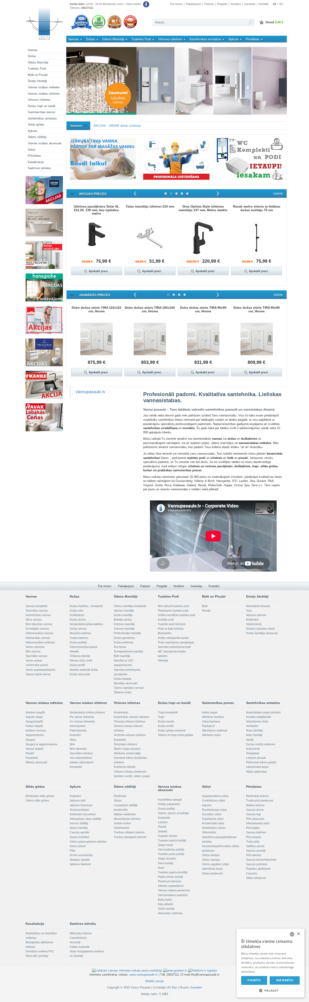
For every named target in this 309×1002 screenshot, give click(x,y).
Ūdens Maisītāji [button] (113, 39)
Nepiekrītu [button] (284, 980)
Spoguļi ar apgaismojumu (41, 744)
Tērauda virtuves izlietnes (129, 721)
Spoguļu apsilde (80, 859)
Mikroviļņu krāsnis (81, 933)
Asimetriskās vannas (38, 615)
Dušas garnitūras (124, 638)
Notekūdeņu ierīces (214, 827)
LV (274, 4)
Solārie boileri (122, 823)
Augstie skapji (34, 717)
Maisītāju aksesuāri (126, 683)
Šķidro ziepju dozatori (127, 748)
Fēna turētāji (165, 863)
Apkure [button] (233, 39)
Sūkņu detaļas (211, 855)
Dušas (32, 56)
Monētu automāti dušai (84, 669)
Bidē (205, 606)
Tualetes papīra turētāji (172, 840)
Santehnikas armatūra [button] (205, 39)
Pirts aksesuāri (255, 818)
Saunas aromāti (256, 850)
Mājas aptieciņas (256, 771)
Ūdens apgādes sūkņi (215, 864)
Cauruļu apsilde (79, 832)
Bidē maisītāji (122, 656)
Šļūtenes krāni (122, 692)
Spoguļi (30, 739)
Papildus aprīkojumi (258, 868)
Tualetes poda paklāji (171, 854)
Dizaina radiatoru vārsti (260, 628)
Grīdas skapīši (34, 726)
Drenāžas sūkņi (211, 814)
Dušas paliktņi (78, 642)
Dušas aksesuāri (80, 674)
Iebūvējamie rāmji (257, 721)
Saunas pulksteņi (256, 864)
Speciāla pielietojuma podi (174, 647)
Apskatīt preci (100, 271)
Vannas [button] (74, 39)
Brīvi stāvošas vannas (39, 624)
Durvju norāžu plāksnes (260, 744)
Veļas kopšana (211, 721)
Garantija (249, 4)
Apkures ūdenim (256, 615)
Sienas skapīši (34, 748)
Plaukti (30, 753)
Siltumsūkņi (209, 832)
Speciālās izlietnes (81, 753)
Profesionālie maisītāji (127, 633)
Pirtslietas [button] (253, 39)
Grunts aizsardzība (81, 855)
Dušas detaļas (122, 678)
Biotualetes (165, 633)
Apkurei (207, 805)
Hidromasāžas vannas (39, 633)
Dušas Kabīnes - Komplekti (86, 606)
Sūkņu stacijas (211, 859)
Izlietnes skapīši (35, 712)
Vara (249, 610)
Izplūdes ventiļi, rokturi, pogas (132, 776)
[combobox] (292, 934)
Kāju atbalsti (165, 904)
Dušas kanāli (166, 721)
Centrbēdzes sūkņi (213, 800)
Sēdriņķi (163, 660)
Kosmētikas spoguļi (170, 799)
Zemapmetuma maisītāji (128, 651)
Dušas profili (77, 665)
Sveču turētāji (166, 908)
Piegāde (222, 4)
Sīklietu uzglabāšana (171, 886)
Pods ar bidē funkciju (171, 628)
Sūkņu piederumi (212, 873)
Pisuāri (206, 610)
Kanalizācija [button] (77, 45)
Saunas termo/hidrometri (261, 859)
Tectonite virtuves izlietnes (130, 735)
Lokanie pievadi (256, 757)
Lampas (163, 822)
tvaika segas (209, 712)
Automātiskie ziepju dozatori (263, 712)
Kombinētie (121, 809)
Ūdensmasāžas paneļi (83, 647)
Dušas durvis (78, 619)
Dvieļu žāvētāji (37, 81)
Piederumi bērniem (169, 881)
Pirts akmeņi (253, 855)
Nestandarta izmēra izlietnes (87, 712)
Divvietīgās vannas (37, 628)
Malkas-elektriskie (125, 814)
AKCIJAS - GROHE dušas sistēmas (117, 125)
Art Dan (172, 987)
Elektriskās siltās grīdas (40, 796)
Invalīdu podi (166, 619)
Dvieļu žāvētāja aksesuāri (262, 633)
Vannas (33, 50)
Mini (72, 744)
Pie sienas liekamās (82, 717)
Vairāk (278, 193)
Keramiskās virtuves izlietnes (131, 717)
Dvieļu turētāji (166, 808)
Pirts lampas (253, 837)
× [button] (298, 934)
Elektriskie (252, 619)
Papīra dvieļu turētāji (170, 876)
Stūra (73, 739)
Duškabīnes (77, 615)
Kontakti (264, 4)
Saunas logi (253, 814)
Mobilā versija (154, 981)
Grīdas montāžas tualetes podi (176, 615)
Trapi (161, 717)
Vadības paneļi (255, 846)
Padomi (209, 4)
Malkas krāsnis (255, 805)
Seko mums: (134, 4)
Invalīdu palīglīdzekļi (258, 717)
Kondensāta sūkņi (213, 823)
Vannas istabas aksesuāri (45, 143)
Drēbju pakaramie (169, 804)
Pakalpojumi (193, 4)
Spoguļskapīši (34, 721)
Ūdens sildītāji (37, 137)
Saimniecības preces (41, 112)
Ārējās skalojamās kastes (173, 638)
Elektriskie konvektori (83, 814)
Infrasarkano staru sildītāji (85, 818)
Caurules (251, 873)
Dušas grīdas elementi (171, 730)
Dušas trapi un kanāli (41, 106)
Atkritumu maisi (211, 735)
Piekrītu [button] (254, 980)
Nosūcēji (75, 942)
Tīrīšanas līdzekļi (80, 656)
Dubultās (75, 735)
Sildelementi (253, 624)
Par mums (176, 4)
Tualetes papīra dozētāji (173, 872)
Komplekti (32, 757)
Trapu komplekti (168, 712)
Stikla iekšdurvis (256, 878)
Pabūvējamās (78, 730)
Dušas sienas (78, 628)
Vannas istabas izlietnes (44, 93)
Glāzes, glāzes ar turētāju (173, 813)
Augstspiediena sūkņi (215, 796)
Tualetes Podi (37, 68)
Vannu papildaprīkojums (40, 669)
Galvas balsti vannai (38, 674)
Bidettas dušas (123, 619)
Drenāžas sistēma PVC (40, 951)
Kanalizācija (36, 162)
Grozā (274, 22)
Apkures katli (78, 800)
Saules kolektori (79, 837)
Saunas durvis (255, 809)
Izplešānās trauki (212, 868)
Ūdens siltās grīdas (37, 800)
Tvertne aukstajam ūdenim (130, 837)
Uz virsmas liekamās (82, 721)
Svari (161, 867)
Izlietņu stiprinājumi (81, 762)
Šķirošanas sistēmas (214, 730)
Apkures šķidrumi (80, 864)
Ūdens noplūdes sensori (129, 687)
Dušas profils (166, 726)
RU (281, 4)
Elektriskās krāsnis (257, 796)
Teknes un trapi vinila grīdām (175, 735)
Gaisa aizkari (78, 846)
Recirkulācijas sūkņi (214, 809)
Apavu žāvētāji (79, 827)
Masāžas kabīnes (80, 633)
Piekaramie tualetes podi (173, 610)
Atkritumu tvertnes (213, 717)
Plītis (73, 850)
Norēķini (236, 4)
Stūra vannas (34, 619)
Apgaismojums (35, 735)
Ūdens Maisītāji (38, 62)
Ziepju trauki (165, 845)
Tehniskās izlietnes (125, 744)
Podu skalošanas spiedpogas (176, 642)
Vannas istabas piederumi (174, 890)
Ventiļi (250, 739)
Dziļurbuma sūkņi (212, 818)
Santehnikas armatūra (42, 118)
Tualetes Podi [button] (141, 39)
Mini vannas (33, 651)
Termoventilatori (79, 809)
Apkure (32, 131)
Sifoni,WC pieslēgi (37, 956)
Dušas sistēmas (123, 642)
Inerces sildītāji (79, 823)
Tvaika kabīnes (79, 638)
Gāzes (118, 800)
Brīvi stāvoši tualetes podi (173, 606)
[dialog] (270, 963)
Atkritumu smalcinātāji (127, 753)
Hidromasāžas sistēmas (40, 642)
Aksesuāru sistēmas (170, 913)
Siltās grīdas (36, 124)
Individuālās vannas (38, 638)
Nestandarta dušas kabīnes (86, 624)
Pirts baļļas (253, 827)
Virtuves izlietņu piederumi (130, 771)
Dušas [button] (91, 39)
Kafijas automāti (79, 946)
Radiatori (75, 796)
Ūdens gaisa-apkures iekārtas (88, 841)
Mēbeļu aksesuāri (37, 762)
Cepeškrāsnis (78, 937)
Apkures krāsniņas (81, 805)
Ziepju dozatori (167, 858)
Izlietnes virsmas (36, 730)
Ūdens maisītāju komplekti (130, 606)
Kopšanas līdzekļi (124, 766)
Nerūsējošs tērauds (258, 606)
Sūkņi (31, 149)
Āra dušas (120, 647)
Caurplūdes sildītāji (126, 805)
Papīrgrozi (208, 726)
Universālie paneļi (37, 665)
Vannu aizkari (34, 660)
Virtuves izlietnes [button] (170, 39)
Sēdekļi (74, 651)
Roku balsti (165, 899)
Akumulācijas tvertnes (127, 818)
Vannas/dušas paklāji (171, 849)
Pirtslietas (34, 155)
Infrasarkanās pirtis (257, 823)
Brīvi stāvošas (78, 748)
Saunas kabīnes (256, 832)
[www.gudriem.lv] (175, 970)
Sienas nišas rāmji (81, 660)
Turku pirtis (253, 841)
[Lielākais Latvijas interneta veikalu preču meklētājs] (127, 970)
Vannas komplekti (36, 606)
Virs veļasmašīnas (81, 757)
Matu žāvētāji (254, 735)
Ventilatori (252, 726)
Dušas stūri (76, 610)
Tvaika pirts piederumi (259, 800)
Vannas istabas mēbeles (44, 87)
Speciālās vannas (37, 656)
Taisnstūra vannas (37, 610)
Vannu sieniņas (35, 647)
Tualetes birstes (167, 836)
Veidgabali (252, 753)
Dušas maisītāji (123, 615)
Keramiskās (121, 712)
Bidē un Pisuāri (38, 75)
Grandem (196, 987)
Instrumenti (253, 748)
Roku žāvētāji (254, 730)
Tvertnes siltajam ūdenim (129, 832)
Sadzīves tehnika (39, 168)
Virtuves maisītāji (124, 628)
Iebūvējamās (78, 726)
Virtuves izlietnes (39, 99)
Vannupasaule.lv (90, 392)
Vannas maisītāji (124, 610)
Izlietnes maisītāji (124, 624)
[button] (270, 990)
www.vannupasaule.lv (144, 974)
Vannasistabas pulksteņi (173, 895)
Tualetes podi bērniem (171, 624)
